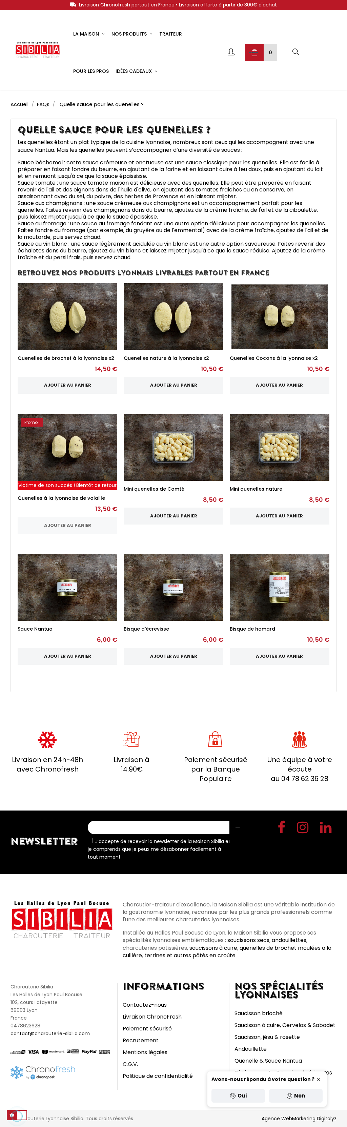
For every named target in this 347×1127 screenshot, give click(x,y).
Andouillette (250, 1049)
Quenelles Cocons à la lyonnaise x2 (274, 358)
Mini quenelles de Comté (154, 489)
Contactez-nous (145, 1005)
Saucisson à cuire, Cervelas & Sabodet (284, 1025)
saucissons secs (248, 940)
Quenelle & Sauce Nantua (268, 1061)
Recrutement (141, 1040)
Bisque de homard (252, 629)
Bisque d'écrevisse (146, 629)
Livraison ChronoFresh (152, 1017)
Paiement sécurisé (147, 1028)
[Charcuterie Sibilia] (37, 49)
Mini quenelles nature (256, 489)
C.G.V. (130, 1064)
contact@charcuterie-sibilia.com (50, 1033)
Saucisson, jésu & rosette (267, 1037)
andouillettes (289, 940)
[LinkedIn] (325, 829)
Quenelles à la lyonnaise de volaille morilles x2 (61, 501)
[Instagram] (302, 829)
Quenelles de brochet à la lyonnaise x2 (66, 358)
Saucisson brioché (258, 1013)
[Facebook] (281, 829)
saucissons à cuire (213, 948)
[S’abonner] (238, 827)
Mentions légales (145, 1052)
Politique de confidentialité (158, 1076)
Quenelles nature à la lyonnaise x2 (166, 358)
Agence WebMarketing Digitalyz (299, 1118)
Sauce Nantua (35, 629)
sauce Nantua (36, 150)
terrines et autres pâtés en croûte (190, 955)
